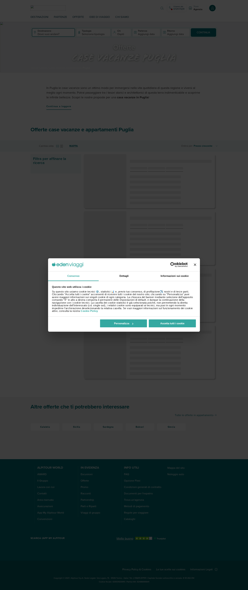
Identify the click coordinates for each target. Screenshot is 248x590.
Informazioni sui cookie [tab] (174, 275)
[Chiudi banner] (195, 265)
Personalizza (121, 323)
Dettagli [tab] (124, 275)
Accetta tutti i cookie (172, 323)
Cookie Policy (89, 310)
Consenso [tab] (73, 275)
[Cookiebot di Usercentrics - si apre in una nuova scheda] (173, 264)
